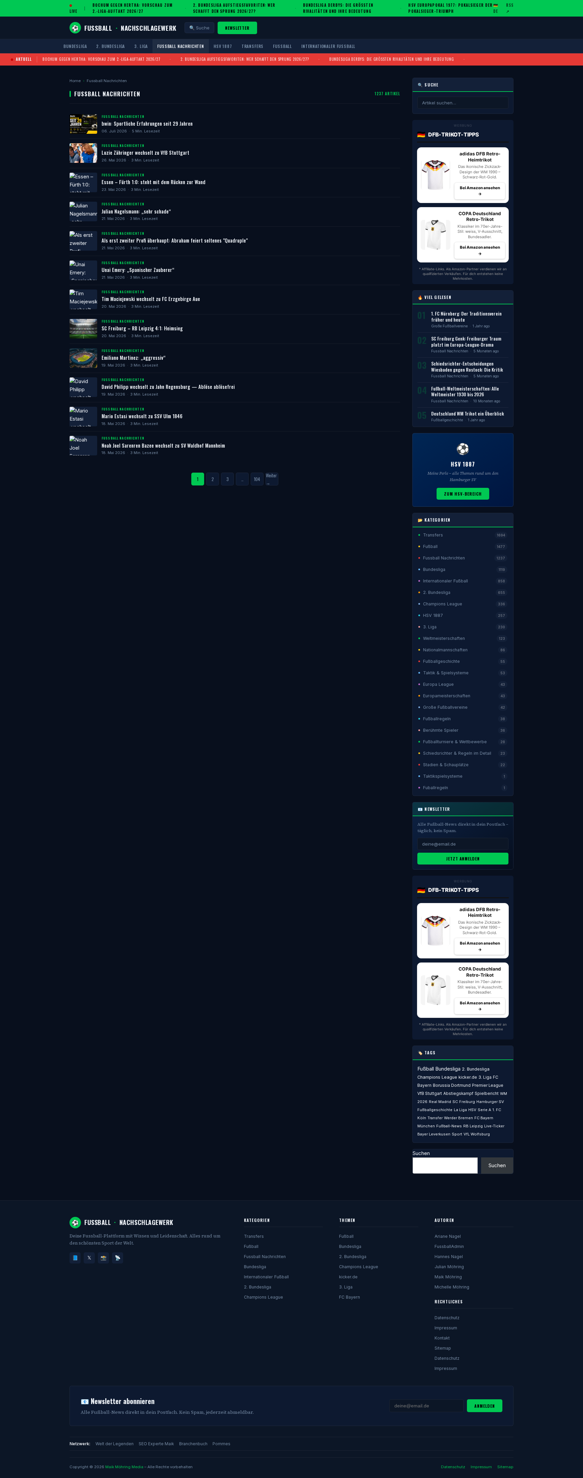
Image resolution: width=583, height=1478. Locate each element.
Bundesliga (75, 46)
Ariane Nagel (448, 1236)
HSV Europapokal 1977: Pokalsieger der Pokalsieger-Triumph (450, 8)
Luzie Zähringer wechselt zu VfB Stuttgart (145, 152)
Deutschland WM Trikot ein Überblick (467, 413)
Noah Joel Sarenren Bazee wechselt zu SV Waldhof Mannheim (163, 445)
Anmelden (484, 1406)
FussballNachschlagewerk (124, 27)
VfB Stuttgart (429, 1093)
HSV (472, 1109)
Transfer (435, 1118)
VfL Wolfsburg (477, 1134)
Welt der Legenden (114, 1443)
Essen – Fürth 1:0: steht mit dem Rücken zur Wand (153, 181)
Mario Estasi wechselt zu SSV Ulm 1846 (142, 416)
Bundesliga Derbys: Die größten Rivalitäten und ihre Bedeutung (338, 8)
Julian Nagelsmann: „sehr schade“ (136, 211)
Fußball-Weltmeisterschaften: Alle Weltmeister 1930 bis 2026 (465, 391)
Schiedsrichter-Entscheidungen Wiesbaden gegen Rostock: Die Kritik (467, 366)
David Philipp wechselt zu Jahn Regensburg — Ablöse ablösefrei (168, 386)
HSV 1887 (223, 46)
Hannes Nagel (449, 1256)
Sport (457, 1134)
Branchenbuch (193, 1443)
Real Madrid (440, 1101)
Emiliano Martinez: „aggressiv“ (133, 357)
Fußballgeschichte (447, 420)
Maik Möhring (448, 1276)
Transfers (253, 46)
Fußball (282, 46)
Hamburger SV (490, 1101)
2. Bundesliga (110, 46)
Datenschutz (447, 1317)
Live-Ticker (494, 1126)
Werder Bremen (458, 1118)
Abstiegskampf (458, 1093)
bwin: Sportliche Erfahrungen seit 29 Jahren (147, 123)
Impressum (446, 1327)
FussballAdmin (449, 1246)
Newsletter (237, 28)
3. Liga (141, 46)
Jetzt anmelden (463, 858)
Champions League (437, 1077)
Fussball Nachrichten (180, 46)
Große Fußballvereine (449, 326)
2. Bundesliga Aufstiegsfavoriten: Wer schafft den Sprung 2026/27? (234, 8)
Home (75, 80)
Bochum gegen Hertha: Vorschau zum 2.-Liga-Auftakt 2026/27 (132, 8)
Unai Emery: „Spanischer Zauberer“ (138, 269)
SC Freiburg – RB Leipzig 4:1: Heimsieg (142, 328)
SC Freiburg (463, 1101)
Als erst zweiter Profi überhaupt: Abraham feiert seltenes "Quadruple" (175, 240)
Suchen (421, 1153)
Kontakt (442, 1338)
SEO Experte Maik (156, 1443)
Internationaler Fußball (328, 46)
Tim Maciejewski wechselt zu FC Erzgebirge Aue (151, 298)
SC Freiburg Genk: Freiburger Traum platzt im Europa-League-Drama (466, 341)
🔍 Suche (199, 27)
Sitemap (443, 1348)
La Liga (460, 1109)
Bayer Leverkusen (433, 1134)
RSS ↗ (509, 8)
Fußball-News (449, 1126)
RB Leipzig (473, 1126)
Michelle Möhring (452, 1286)
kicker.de (468, 1077)
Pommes (221, 1443)
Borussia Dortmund (452, 1085)
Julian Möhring (449, 1266)
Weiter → (271, 479)
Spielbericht (487, 1093)
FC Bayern (349, 1297)
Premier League (487, 1085)
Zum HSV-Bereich (462, 494)
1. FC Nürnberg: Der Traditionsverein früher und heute (466, 316)
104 (257, 479)
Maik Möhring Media (124, 1466)
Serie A (484, 1109)
